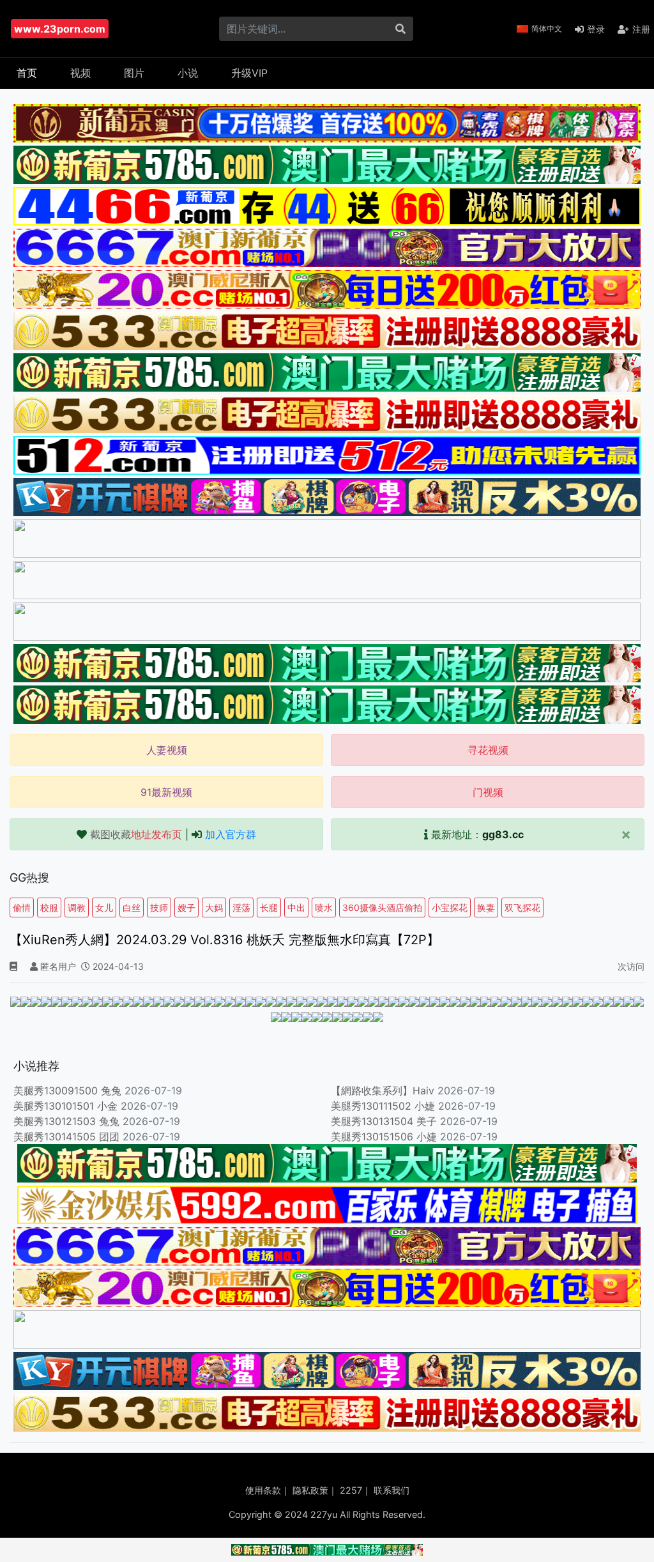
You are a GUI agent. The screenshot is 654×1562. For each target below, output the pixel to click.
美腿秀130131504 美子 (384, 1121)
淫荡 (241, 907)
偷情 (22, 907)
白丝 (132, 907)
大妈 (214, 907)
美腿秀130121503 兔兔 (66, 1121)
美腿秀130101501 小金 (65, 1105)
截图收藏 (136, 834)
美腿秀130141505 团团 (66, 1136)
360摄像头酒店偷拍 (382, 907)
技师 (159, 907)
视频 (80, 72)
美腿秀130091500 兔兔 (67, 1090)
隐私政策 (310, 1490)
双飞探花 (522, 907)
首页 (27, 72)
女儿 (104, 907)
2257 (351, 1490)
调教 (77, 907)
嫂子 (186, 907)
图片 (134, 72)
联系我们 (391, 1490)
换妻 (486, 907)
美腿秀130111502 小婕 (383, 1105)
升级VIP (249, 72)
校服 (49, 907)
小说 (188, 72)
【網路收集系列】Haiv (382, 1090)
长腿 (269, 907)
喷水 (324, 907)
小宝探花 (450, 907)
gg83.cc (503, 834)
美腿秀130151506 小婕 (384, 1136)
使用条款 (263, 1490)
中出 (296, 907)
